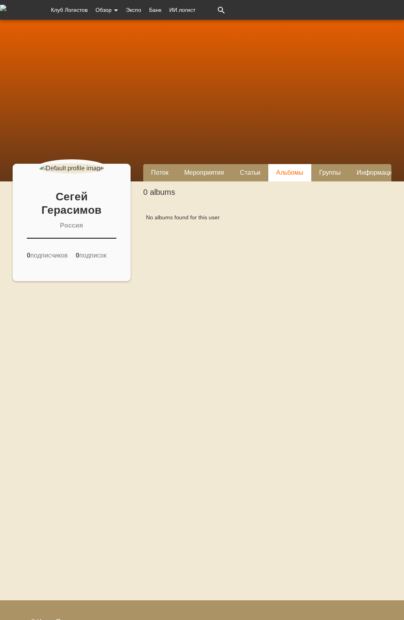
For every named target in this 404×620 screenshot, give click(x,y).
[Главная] (21, 10)
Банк (155, 10)
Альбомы (289, 172)
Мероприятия (204, 172)
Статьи (250, 172)
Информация (376, 172)
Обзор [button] (104, 10)
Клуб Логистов (69, 10)
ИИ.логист (182, 10)
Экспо (133, 10)
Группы (330, 172)
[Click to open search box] (221, 10)
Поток (159, 172)
